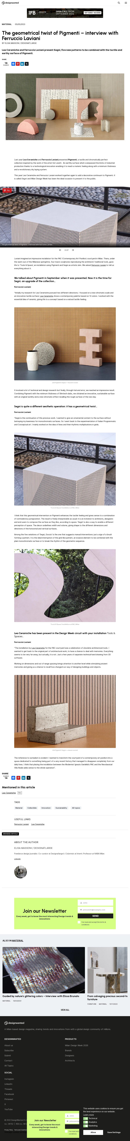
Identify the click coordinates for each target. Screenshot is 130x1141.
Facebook (9, 1094)
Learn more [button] (88, 1114)
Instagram (9, 1079)
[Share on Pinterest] (18, 64)
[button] (85, 1118)
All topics (76, 808)
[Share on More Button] (31, 64)
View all (65, 1010)
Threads (8, 1089)
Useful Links (22, 819)
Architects (70, 1060)
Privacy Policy (8, 1130)
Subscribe (9, 1050)
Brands (68, 1050)
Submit (7, 1055)
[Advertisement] (65, 148)
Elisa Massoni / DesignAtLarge (21, 43)
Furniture (91, 1004)
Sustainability (61, 808)
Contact (8, 1060)
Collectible (32, 808)
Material (7, 24)
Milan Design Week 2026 (76, 1045)
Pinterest (8, 1099)
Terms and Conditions (20, 1130)
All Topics (8, 1065)
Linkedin (17, 859)
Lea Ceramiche (46, 296)
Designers (69, 1055)
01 (65, 249)
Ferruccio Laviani (98, 265)
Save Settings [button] (114, 1132)
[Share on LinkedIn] (22, 64)
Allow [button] (93, 1132)
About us (8, 1045)
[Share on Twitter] (27, 64)
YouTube (8, 1109)
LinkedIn (8, 1084)
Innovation (46, 808)
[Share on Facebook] (13, 64)
